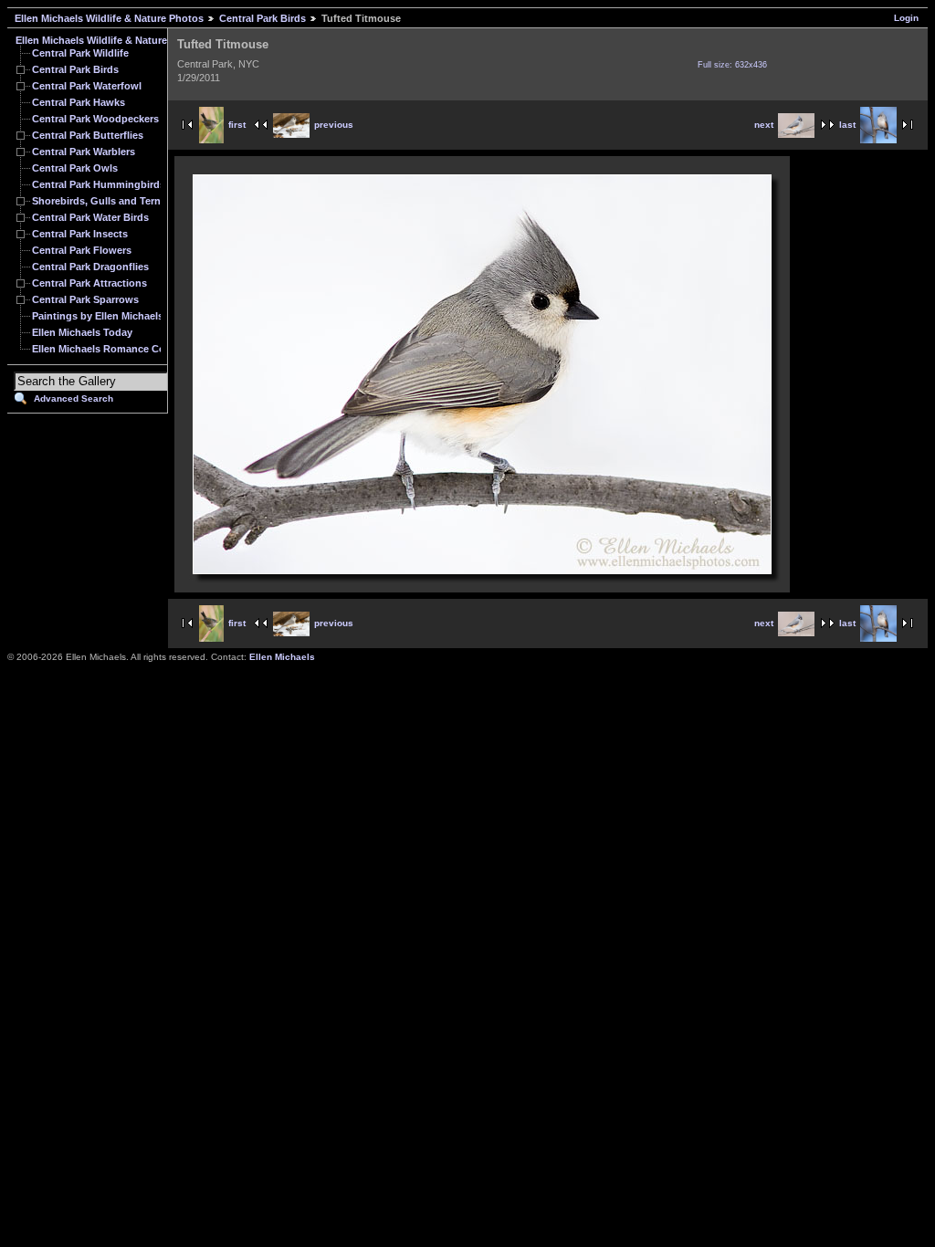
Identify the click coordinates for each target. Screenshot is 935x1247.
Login (906, 18)
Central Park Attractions (89, 283)
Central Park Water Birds (90, 217)
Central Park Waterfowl (87, 85)
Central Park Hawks (78, 102)
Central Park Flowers (81, 250)
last (847, 125)
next (763, 125)
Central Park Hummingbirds (98, 184)
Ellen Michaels (282, 657)
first (237, 125)
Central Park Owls (75, 167)
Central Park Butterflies (87, 135)
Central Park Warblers (83, 151)
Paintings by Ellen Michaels (97, 315)
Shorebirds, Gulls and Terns (99, 200)
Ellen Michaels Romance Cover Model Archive (141, 348)
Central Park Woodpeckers (95, 118)
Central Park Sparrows (85, 299)
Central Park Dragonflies (90, 266)
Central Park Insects (80, 233)
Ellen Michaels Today (82, 332)
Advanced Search (73, 398)
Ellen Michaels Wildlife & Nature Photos (109, 18)
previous (333, 125)
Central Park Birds (262, 18)
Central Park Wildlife (80, 52)
